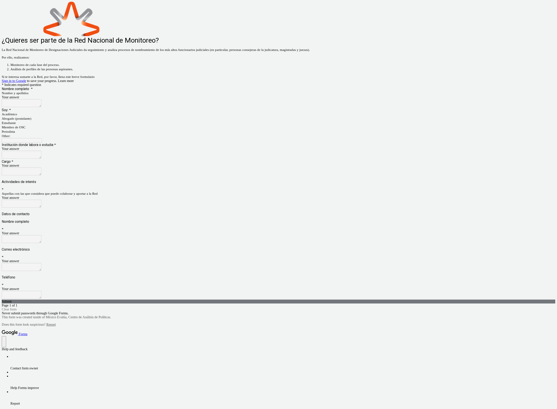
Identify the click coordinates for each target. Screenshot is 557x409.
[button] (278, 301)
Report (51, 324)
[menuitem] (282, 362)
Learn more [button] (66, 81)
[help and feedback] (4, 341)
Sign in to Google (14, 81)
